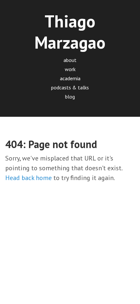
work (70, 69)
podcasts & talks (70, 87)
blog (70, 96)
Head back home (28, 178)
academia (70, 78)
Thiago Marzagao (70, 31)
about (70, 60)
